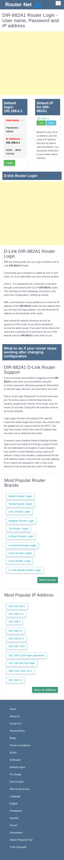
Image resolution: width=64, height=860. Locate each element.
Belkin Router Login (20, 496)
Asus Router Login (19, 560)
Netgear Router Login (21, 520)
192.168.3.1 (15, 630)
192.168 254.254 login (21, 663)
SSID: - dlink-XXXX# (14, 152)
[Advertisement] (32, 63)
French (13, 825)
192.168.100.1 (17, 606)
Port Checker (17, 781)
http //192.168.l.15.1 (20, 670)
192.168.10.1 (16, 638)
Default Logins (17, 767)
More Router (47, 580)
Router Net (18, 4)
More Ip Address (45, 689)
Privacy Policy (17, 731)
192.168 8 (14, 621)
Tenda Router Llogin (20, 503)
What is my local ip (19, 789)
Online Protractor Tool (21, 840)
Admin (51, 123)
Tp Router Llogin (18, 528)
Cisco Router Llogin (20, 553)
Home (13, 709)
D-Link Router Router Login (24, 570)
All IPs (13, 752)
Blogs (13, 738)
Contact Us (15, 723)
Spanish (14, 818)
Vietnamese (16, 832)
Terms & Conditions (20, 745)
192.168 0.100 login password (26, 655)
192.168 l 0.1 (16, 613)
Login (9, 162)
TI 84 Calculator (18, 847)
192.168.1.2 (15, 680)
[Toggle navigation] (58, 3)
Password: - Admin (13, 129)
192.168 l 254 (16, 646)
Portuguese (16, 811)
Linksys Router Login (20, 536)
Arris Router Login (19, 511)
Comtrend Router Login (22, 545)
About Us (14, 716)
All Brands (15, 760)
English (14, 803)
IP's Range (15, 774)
